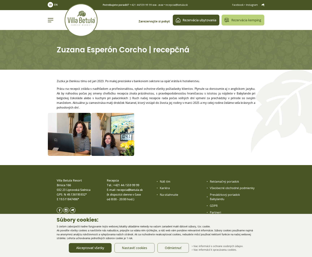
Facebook (238, 5)
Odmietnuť (173, 248)
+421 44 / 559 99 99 (126, 185)
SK (50, 4)
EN (56, 4)
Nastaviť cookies (134, 248)
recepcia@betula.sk (176, 5)
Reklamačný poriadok (224, 181)
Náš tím (165, 181)
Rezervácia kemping (246, 20)
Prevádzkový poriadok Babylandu (225, 197)
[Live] (262, 5)
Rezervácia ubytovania (199, 20)
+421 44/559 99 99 (141, 5)
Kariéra (165, 188)
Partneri (215, 212)
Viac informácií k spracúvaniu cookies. (215, 249)
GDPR (214, 206)
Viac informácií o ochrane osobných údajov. (218, 246)
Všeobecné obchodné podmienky (232, 188)
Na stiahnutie (169, 195)
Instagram (252, 5)
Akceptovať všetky (90, 248)
